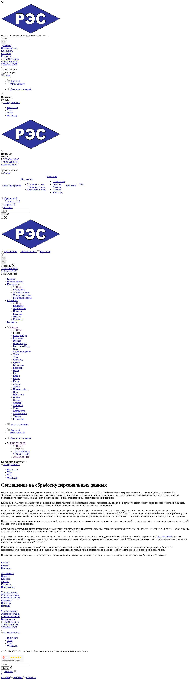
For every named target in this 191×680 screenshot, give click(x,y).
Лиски (16, 386)
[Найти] (3, 42)
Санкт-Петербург (22, 351)
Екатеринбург (20, 335)
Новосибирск (20, 343)
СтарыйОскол (20, 413)
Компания (18, 306)
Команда (5, 579)
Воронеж (17, 367)
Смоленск (18, 405)
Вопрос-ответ (8, 619)
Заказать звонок (21, 456)
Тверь (16, 354)
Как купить (19, 289)
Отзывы (5, 581)
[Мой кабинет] (2, 255)
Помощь (5, 605)
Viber (9, 110)
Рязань (16, 397)
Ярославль (18, 419)
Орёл (15, 392)
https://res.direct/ (164, 536)
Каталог (5, 562)
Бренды (5, 565)
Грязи (16, 370)
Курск (16, 381)
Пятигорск (18, 394)
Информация (7, 587)
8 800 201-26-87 (9, 64)
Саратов (17, 402)
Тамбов (17, 416)
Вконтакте (12, 107)
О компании (7, 573)
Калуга (16, 378)
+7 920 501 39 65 (10, 59)
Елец (15, 373)
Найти (5, 668)
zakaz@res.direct (11, 102)
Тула (15, 357)
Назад (19, 287)
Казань (16, 376)
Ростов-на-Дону (21, 346)
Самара (17, 349)
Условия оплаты (9, 592)
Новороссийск (20, 389)
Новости (5, 576)
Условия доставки (10, 595)
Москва (17, 341)
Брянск (16, 362)
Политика (6, 603)
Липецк (17, 384)
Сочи (16, 408)
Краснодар (18, 338)
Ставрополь (19, 411)
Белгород (18, 359)
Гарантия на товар (10, 597)
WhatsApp (12, 115)
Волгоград (18, 365)
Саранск (17, 400)
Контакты (6, 584)
